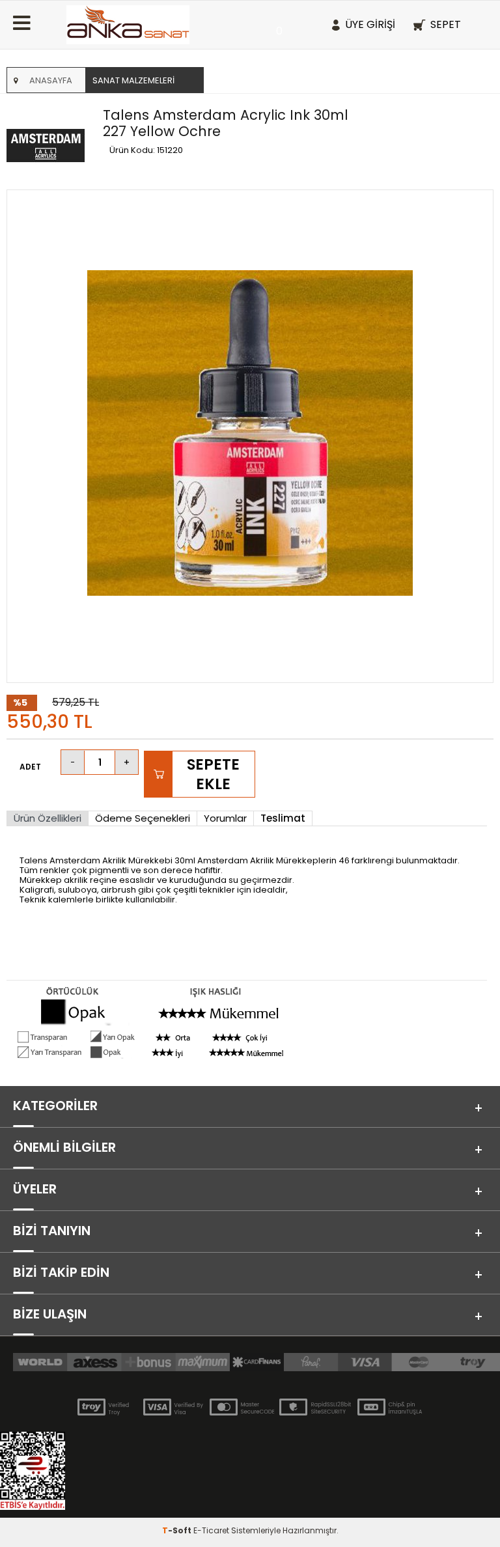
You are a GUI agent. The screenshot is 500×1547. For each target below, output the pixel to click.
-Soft (177, 1530)
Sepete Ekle (213, 774)
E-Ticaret (211, 1530)
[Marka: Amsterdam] (51, 146)
